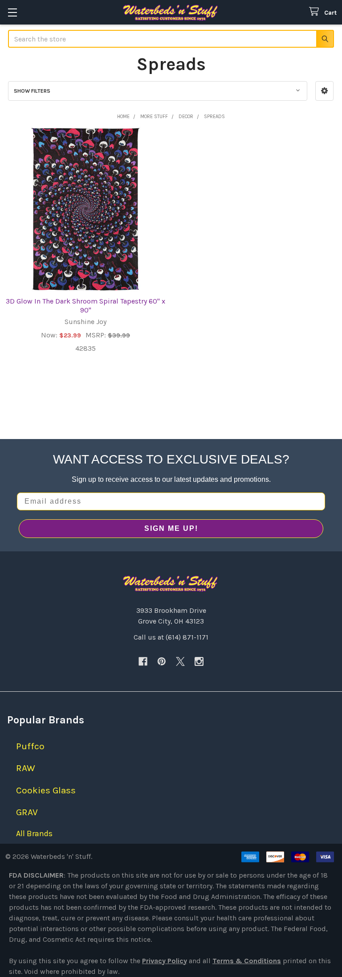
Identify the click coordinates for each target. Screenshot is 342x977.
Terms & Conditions (246, 960)
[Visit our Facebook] (143, 661)
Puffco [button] (30, 746)
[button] (324, 91)
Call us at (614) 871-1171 (171, 637)
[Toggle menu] (12, 12)
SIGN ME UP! (171, 528)
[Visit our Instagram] (199, 661)
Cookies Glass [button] (46, 790)
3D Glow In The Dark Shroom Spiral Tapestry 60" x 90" (85, 305)
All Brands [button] (34, 833)
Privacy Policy (164, 960)
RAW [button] (25, 768)
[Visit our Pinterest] (162, 661)
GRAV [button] (27, 812)
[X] (180, 661)
